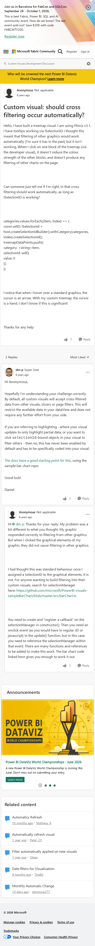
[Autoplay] (40, 785)
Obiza (34, 857)
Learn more (56, 78)
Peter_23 (36, 840)
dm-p (19, 370)
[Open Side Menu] (6, 51)
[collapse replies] (47, 366)
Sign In (85, 51)
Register (71, 51)
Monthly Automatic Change (33, 886)
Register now (14, 36)
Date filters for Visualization (33, 868)
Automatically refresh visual (33, 834)
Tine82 (39, 874)
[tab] (45, 785)
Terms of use (65, 922)
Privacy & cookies (41, 922)
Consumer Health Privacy (61, 937)
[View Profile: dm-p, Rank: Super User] (9, 372)
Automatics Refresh (27, 817)
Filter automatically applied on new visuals (44, 851)
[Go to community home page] (33, 51)
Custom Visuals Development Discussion (31, 63)
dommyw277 (41, 892)
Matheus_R (43, 823)
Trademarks (11, 931)
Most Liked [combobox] (79, 357)
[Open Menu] (89, 64)
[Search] (60, 51)
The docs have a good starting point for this (38, 460)
